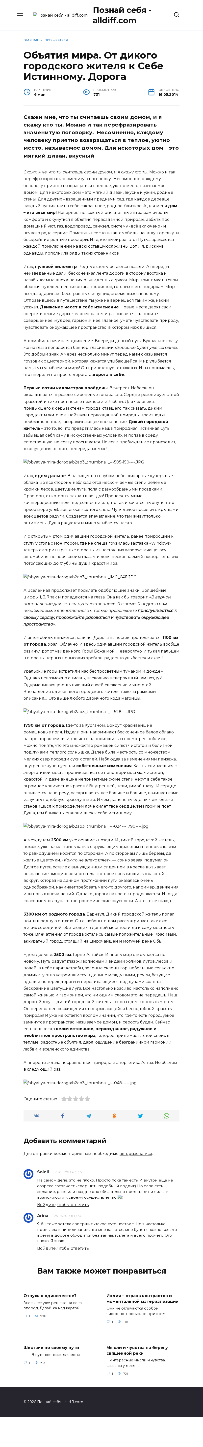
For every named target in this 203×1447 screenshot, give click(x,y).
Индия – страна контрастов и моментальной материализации (142, 1298)
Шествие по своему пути (51, 1347)
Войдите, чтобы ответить (63, 1204)
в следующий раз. (42, 1069)
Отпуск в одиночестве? (50, 1295)
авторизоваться (136, 1153)
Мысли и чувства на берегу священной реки (137, 1350)
